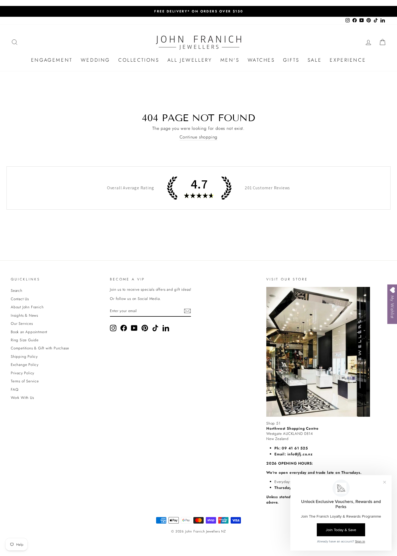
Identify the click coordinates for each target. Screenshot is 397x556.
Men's (230, 60)
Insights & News (24, 315)
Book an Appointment (29, 332)
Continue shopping (199, 137)
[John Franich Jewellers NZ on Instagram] (113, 328)
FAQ (14, 389)
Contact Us (20, 299)
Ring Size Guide (25, 340)
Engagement (52, 60)
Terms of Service (25, 381)
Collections (138, 60)
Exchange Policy (25, 364)
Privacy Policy (22, 373)
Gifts (291, 60)
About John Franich (27, 307)
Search (16, 290)
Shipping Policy (24, 356)
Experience (348, 60)
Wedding (95, 60)
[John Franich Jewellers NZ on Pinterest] (145, 328)
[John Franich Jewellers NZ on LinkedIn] (166, 328)
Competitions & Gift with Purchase (40, 348)
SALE (315, 60)
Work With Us (22, 397)
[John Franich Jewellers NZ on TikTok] (155, 328)
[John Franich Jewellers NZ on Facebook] (123, 328)
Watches (261, 60)
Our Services (22, 323)
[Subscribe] (187, 311)
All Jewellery (189, 60)
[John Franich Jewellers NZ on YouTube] (134, 328)
